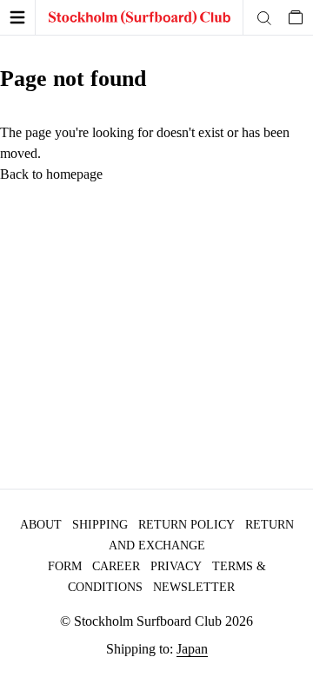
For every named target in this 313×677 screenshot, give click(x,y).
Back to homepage (51, 174)
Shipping (100, 524)
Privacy (176, 566)
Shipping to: (157, 648)
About (41, 524)
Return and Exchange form (171, 545)
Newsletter (194, 587)
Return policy (186, 524)
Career (116, 566)
